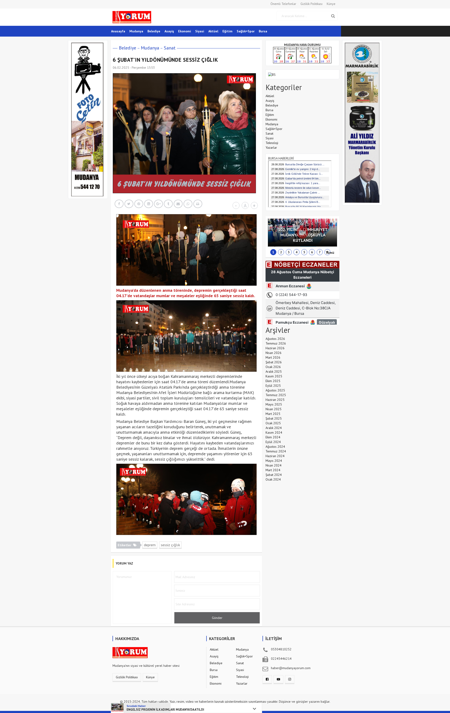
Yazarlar (271, 147)
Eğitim (227, 31)
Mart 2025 (273, 414)
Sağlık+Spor (246, 31)
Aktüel (213, 31)
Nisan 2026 (273, 353)
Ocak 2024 (273, 479)
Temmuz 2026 (276, 343)
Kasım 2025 (274, 376)
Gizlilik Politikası (311, 4)
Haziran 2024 (275, 456)
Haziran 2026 (275, 348)
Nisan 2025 (273, 409)
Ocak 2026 (273, 367)
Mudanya (136, 31)
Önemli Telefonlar (283, 4)
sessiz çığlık (170, 544)
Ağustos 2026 (275, 339)
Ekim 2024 (273, 437)
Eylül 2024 (273, 442)
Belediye (153, 31)
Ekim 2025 (273, 381)
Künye (331, 4)
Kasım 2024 (274, 432)
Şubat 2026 (274, 362)
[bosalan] (272, 74)
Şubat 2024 (274, 475)
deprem (150, 544)
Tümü (330, 252)
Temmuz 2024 (276, 451)
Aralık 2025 (274, 371)
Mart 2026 (273, 357)
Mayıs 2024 (274, 461)
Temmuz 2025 (276, 395)
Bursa (263, 31)
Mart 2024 (273, 470)
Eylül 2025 (273, 385)
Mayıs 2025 (274, 404)
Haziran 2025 (275, 400)
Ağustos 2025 (275, 390)
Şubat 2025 (274, 418)
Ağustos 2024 (275, 446)
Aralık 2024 (274, 428)
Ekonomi (184, 31)
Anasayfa (118, 31)
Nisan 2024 (273, 465)
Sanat (170, 48)
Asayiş (169, 31)
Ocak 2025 (273, 423)
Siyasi (199, 31)
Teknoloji (272, 143)
